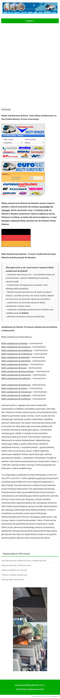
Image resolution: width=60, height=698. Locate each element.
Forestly (34, 696)
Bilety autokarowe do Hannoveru (16, 375)
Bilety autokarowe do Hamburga (15, 385)
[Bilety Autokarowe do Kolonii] (23, 197)
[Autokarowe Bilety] (30, 13)
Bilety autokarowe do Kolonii (14, 388)
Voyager (5, 210)
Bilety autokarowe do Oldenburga (16, 354)
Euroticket (44, 207)
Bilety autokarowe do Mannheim (16, 361)
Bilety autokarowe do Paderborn (16, 378)
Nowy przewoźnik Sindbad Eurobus (16, 565)
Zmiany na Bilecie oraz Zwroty (14, 570)
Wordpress (55, 696)
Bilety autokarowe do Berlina (14, 343)
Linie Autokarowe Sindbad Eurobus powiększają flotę (23, 560)
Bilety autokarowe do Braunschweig (17, 371)
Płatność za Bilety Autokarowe (14, 575)
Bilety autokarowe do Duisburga (15, 347)
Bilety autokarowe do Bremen (14, 364)
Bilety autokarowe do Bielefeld (15, 357)
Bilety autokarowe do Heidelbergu (16, 350)
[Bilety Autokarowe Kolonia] (23, 159)
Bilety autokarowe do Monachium (16, 392)
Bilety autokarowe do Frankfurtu (16, 399)
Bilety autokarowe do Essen (14, 368)
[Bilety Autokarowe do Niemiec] (16, 247)
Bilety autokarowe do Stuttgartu (15, 395)
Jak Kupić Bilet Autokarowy (12, 579)
